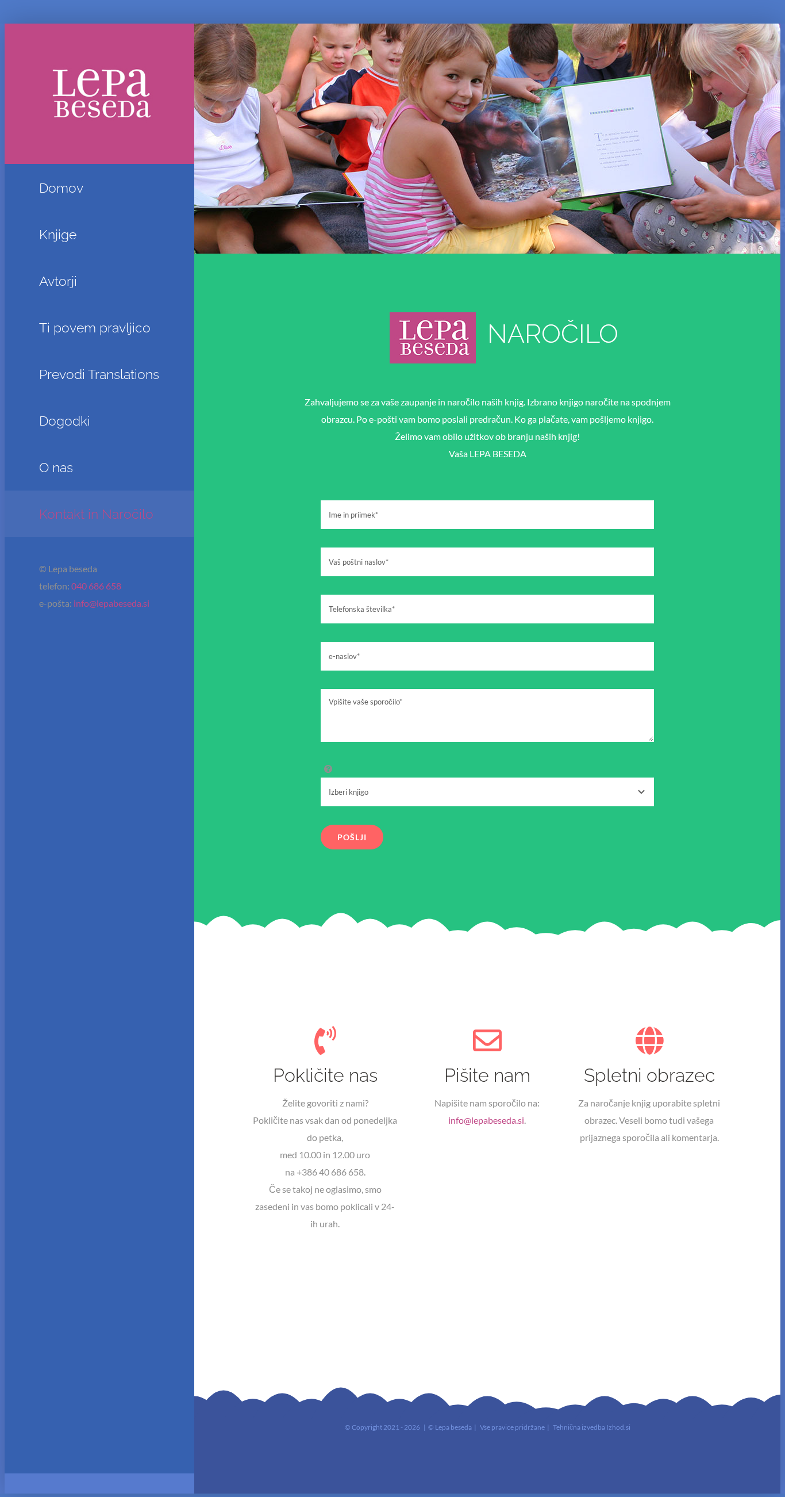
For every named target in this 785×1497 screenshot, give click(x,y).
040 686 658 (96, 585)
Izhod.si (618, 1427)
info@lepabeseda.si (111, 603)
